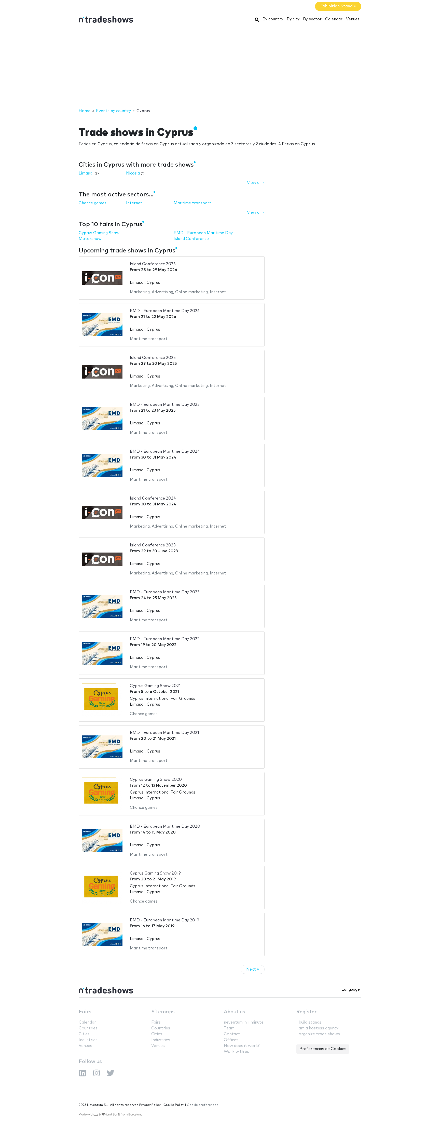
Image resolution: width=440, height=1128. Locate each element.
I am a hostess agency (317, 1028)
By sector (312, 19)
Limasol (86, 173)
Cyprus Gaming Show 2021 (155, 686)
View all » (256, 183)
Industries (88, 1040)
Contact (232, 1034)
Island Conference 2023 (153, 545)
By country (273, 19)
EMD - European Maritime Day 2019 (164, 920)
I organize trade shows (318, 1034)
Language (350, 989)
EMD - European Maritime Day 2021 (164, 733)
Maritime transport (192, 203)
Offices (231, 1040)
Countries (88, 1028)
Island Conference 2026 (153, 264)
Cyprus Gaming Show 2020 (156, 780)
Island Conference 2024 (153, 498)
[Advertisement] (220, 67)
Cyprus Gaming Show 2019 (155, 873)
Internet (134, 203)
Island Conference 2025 (153, 358)
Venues (353, 19)
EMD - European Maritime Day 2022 (165, 639)
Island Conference (191, 239)
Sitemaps (163, 1012)
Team (229, 1028)
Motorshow (90, 239)
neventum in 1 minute (244, 1022)
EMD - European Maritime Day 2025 (165, 405)
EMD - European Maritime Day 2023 (165, 592)
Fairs (85, 1012)
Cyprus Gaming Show (99, 233)
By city (293, 19)
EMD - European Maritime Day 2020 (165, 826)
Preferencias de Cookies (322, 1049)
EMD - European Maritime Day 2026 (165, 311)
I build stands (308, 1022)
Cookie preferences (202, 1105)
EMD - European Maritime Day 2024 (165, 451)
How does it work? (241, 1046)
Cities (84, 1034)
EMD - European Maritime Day (203, 233)
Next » (252, 969)
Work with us (236, 1052)
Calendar (333, 19)
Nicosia (133, 173)
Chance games (92, 203)
